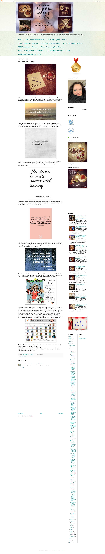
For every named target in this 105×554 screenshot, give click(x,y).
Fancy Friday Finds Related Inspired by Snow (73, 505)
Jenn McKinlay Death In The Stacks (73, 356)
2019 (70, 340)
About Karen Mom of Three (34, 40)
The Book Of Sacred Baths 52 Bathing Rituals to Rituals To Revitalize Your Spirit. (80, 217)
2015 (70, 540)
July (71, 525)
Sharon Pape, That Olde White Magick (73, 515)
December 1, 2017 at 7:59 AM (37, 364)
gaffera (54, 551)
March (71, 533)
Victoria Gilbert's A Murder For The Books (73, 450)
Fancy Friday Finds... (73, 423)
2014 (70, 542)
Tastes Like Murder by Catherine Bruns (73, 373)
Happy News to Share (79, 284)
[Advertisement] (40, 401)
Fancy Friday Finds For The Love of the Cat (73, 467)
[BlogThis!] (38, 354)
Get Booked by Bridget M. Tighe (73, 481)
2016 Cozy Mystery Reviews (73, 43)
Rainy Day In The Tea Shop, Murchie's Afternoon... (81, 305)
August (71, 524)
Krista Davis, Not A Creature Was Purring (72, 403)
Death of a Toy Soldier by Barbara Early (73, 409)
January (72, 536)
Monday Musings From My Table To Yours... (72, 367)
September (72, 521)
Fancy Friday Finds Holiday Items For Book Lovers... (73, 385)
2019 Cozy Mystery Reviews (57, 40)
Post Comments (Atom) (28, 415)
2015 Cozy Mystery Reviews (28, 47)
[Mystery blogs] (76, 74)
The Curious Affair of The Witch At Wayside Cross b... (73, 490)
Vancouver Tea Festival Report (72, 476)
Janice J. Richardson (26, 364)
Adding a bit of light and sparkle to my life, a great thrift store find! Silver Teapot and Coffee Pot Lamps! (81, 295)
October (72, 519)
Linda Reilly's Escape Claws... (73, 413)
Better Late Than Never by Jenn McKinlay (73, 361)
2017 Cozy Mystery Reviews (50, 43)
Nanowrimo (23, 356)
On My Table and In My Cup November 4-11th (73, 461)
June (71, 527)
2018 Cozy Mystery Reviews (28, 43)
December (72, 345)
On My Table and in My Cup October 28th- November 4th (73, 497)
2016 (70, 538)
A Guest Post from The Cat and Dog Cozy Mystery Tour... (80, 236)
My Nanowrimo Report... (73, 352)
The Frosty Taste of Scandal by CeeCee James (73, 455)
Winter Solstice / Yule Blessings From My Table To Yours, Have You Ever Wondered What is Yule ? (81, 247)
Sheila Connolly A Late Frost (73, 438)
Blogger (63, 551)
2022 (70, 336)
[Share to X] (39, 354)
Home (20, 40)
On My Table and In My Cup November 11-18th (73, 418)
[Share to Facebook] (41, 354)
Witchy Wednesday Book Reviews (52, 47)
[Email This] (36, 354)
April (71, 531)
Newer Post (20, 413)
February (72, 534)
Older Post (60, 413)
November (72, 348)
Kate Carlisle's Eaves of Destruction (73, 472)
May (71, 529)
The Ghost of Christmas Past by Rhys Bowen (73, 428)
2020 (70, 338)
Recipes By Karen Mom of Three (29, 54)
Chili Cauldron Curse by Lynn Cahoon (80, 267)
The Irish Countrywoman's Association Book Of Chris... (73, 443)
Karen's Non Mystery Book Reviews (30, 50)
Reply (23, 367)
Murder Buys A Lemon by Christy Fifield (80, 227)
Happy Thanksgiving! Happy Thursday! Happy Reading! (73, 392)
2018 (70, 341)
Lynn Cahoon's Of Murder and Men (72, 510)
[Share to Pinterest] (42, 354)
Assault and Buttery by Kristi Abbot (73, 398)
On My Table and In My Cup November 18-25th (73, 378)
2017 (70, 343)
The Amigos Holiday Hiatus (72, 485)
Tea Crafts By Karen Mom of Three (58, 50)
